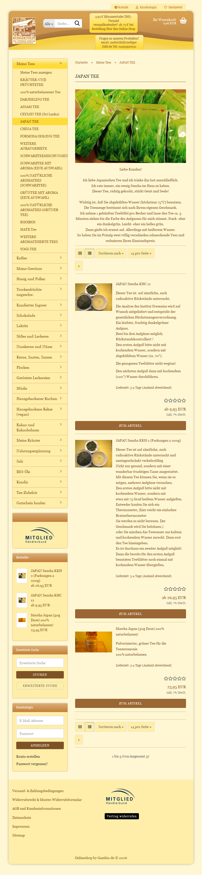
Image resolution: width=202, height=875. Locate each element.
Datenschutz (21, 817)
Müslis (22, 388)
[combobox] (111, 253)
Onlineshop (83, 858)
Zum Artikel (130, 425)
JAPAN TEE (29, 121)
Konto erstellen (28, 756)
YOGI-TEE (28, 249)
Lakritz (22, 325)
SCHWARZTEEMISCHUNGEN (43, 156)
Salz (20, 461)
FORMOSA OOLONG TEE (40, 136)
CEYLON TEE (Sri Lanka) (39, 114)
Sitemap (18, 835)
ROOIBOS (27, 222)
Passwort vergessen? (32, 764)
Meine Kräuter (28, 440)
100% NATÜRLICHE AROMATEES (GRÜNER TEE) (39, 210)
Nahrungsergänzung (33, 451)
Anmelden (40, 745)
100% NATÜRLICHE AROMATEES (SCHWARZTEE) (36, 180)
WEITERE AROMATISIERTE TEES (39, 239)
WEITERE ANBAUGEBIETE (33, 145)
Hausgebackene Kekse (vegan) (34, 411)
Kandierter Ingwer (32, 305)
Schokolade (26, 315)
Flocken (23, 367)
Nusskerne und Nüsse (34, 346)
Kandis (22, 482)
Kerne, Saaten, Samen (34, 357)
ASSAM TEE (29, 107)
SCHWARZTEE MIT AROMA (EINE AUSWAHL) (41, 165)
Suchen (40, 674)
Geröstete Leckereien (33, 377)
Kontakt (123, 7)
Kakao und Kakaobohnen (28, 427)
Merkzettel (174, 7)
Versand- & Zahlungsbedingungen (38, 791)
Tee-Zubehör (27, 492)
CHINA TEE (29, 129)
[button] (80, 253)
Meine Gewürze (29, 268)
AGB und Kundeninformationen (36, 808)
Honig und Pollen (31, 279)
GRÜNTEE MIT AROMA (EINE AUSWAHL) (39, 194)
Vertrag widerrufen (122, 816)
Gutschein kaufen (31, 503)
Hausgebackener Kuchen (37, 398)
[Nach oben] (188, 867)
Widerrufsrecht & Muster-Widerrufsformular (47, 799)
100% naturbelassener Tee (40, 92)
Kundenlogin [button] (147, 7)
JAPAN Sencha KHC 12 (133, 284)
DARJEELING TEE (34, 99)
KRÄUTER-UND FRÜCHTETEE (33, 82)
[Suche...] (77, 23)
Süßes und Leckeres (33, 336)
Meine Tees (26, 63)
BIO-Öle (23, 471)
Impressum (21, 826)
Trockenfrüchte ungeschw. (29, 292)
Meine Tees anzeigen (36, 72)
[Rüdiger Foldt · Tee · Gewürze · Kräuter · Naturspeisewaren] (24, 33)
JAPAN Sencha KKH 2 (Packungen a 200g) (148, 440)
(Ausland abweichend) (157, 387)
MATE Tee (28, 229)
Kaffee (22, 258)
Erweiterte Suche (40, 686)
